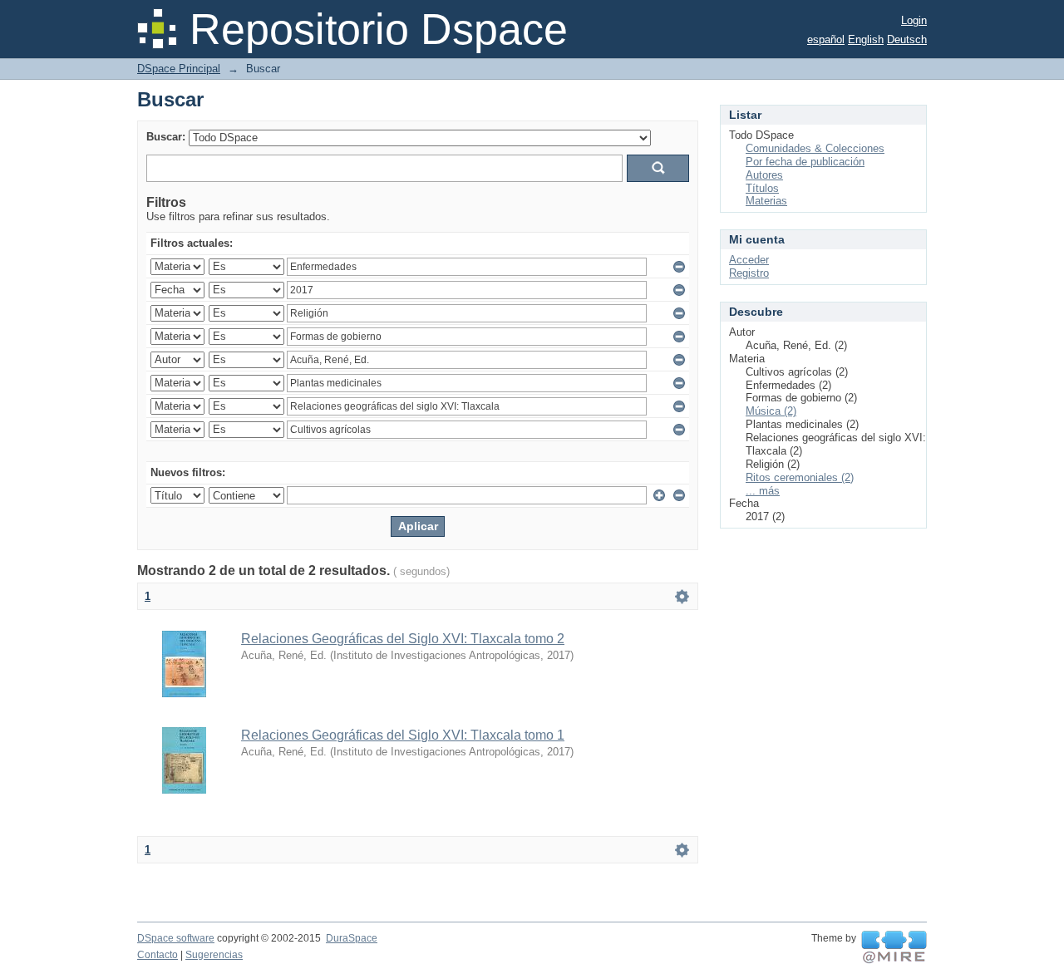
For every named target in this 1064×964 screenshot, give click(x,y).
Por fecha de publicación (805, 161)
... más (763, 490)
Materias (766, 200)
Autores (764, 175)
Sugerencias (214, 955)
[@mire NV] (894, 947)
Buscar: (165, 136)
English (866, 39)
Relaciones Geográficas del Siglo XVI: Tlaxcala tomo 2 (402, 639)
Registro (749, 273)
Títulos (762, 188)
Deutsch (907, 39)
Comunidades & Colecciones (815, 148)
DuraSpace (351, 938)
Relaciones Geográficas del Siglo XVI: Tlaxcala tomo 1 (402, 735)
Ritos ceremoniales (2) (800, 477)
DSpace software (175, 938)
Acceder (749, 259)
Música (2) (771, 411)
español (826, 39)
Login (914, 20)
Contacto (157, 955)
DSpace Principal (178, 68)
